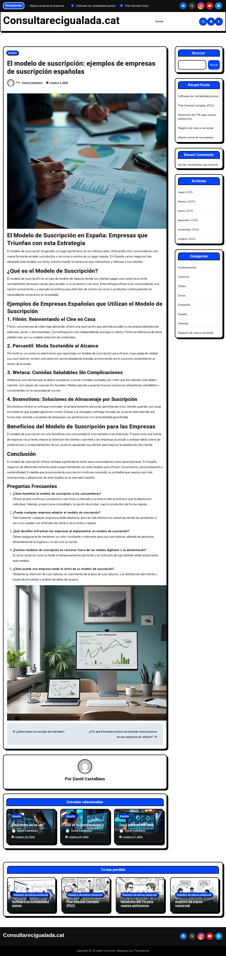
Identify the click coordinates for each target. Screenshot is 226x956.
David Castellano (32, 82)
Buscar (198, 53)
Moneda (183, 323)
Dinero (182, 286)
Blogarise (123, 951)
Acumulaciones (187, 267)
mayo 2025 (185, 192)
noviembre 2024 (188, 230)
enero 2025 (185, 211)
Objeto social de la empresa (195, 137)
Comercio (184, 277)
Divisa (182, 295)
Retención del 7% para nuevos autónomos (137, 903)
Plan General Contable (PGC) (196, 105)
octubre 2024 (186, 239)
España (12, 52)
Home (159, 21)
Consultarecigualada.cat (61, 20)
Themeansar (141, 951)
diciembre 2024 (188, 220)
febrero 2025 (186, 202)
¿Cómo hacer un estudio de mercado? (40, 732)
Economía (184, 305)
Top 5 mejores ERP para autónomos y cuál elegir (136, 827)
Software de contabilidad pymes (198, 96)
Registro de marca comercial (195, 128)
